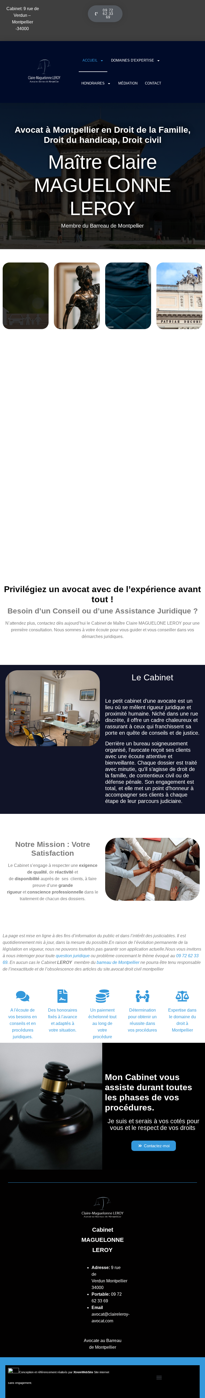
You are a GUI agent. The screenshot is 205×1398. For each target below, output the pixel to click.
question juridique (73, 955)
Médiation (127, 83)
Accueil (89, 60)
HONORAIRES (93, 83)
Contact (153, 83)
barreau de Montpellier (118, 962)
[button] (159, 1377)
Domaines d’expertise (132, 60)
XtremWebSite (83, 1372)
